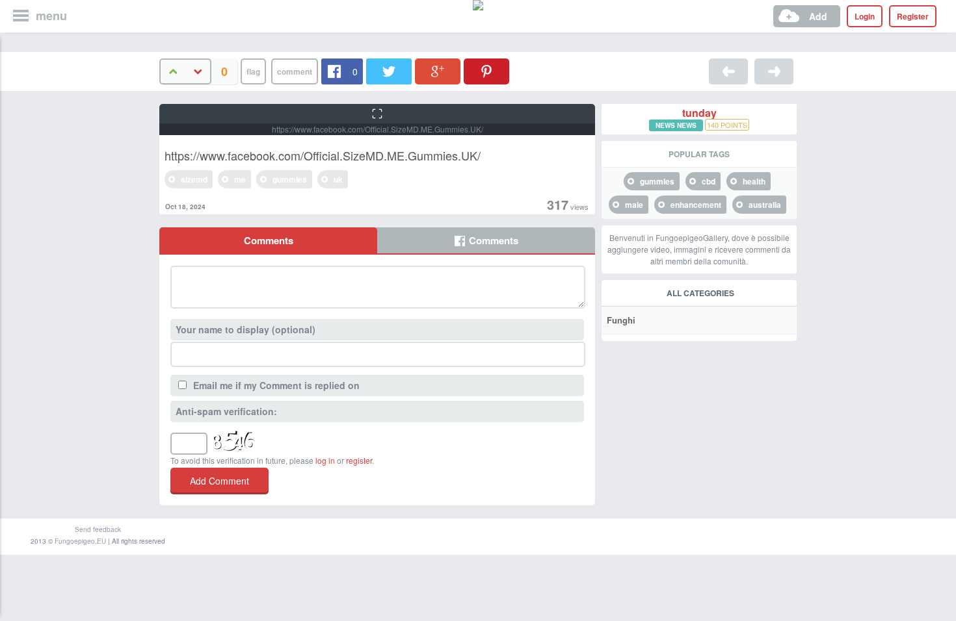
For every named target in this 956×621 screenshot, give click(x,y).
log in (325, 460)
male (634, 204)
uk (338, 179)
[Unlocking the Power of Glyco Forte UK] (773, 71)
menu (51, 15)
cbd (708, 181)
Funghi (621, 320)
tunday (699, 113)
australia (765, 204)
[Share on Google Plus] (437, 71)
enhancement (696, 204)
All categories (700, 293)
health (754, 181)
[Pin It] (486, 71)
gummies (289, 179)
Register (913, 16)
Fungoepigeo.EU (80, 541)
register (359, 460)
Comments (268, 240)
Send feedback (98, 529)
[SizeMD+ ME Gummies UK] (728, 71)
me (240, 179)
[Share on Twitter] (389, 71)
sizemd (194, 179)
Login (865, 16)
